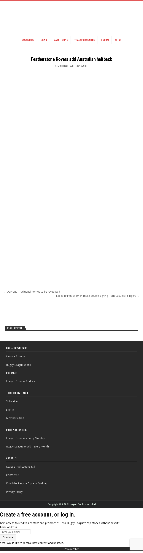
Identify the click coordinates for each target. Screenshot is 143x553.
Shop (118, 40)
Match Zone (60, 40)
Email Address (8, 527)
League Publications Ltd (20, 466)
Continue (8, 537)
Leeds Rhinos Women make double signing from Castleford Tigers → (97, 295)
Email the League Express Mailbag (26, 483)
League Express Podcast (21, 381)
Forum (105, 40)
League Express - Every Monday (25, 438)
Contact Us (13, 475)
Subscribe (28, 40)
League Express (15, 356)
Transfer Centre (84, 40)
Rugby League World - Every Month (27, 446)
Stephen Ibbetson (64, 65)
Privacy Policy (14, 491)
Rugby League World (18, 364)
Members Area (15, 418)
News (44, 40)
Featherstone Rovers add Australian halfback (71, 59)
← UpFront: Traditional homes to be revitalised (32, 291)
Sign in (10, 409)
